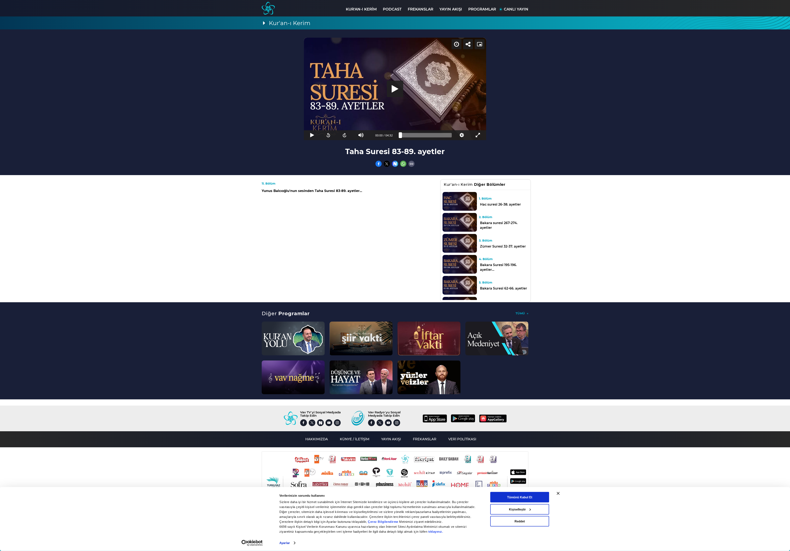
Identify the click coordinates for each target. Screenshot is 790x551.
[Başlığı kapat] (558, 493)
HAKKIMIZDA (316, 439)
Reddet (520, 521)
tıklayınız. (435, 531)
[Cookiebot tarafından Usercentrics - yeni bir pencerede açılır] (252, 543)
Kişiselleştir (517, 509)
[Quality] (461, 135)
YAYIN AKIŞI (450, 9)
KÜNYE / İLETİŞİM (354, 439)
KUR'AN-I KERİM (361, 9)
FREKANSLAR (420, 9)
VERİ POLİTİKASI (462, 439)
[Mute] (361, 135)
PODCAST (392, 9)
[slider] (426, 135)
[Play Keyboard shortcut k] (312, 135)
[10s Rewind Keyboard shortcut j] (328, 135)
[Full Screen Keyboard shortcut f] (478, 135)
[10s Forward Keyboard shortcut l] (345, 135)
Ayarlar (284, 543)
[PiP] (479, 44)
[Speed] (456, 44)
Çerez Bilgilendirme (383, 521)
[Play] (395, 89)
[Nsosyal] (395, 164)
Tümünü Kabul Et (519, 497)
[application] (395, 89)
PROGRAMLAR (482, 9)
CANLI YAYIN (516, 9)
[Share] (468, 44)
